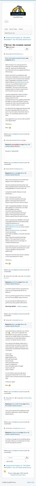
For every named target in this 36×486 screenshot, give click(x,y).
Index (6, 29)
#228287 (17, 320)
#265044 (17, 428)
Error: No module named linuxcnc (15, 58)
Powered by (13, 475)
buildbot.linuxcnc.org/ (22, 82)
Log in (10, 134)
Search (21, 29)
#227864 (17, 54)
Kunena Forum (21, 475)
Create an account (18, 134)
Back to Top (30, 482)
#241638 (28, 398)
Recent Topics (13, 29)
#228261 (29, 276)
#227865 (17, 140)
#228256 (17, 169)
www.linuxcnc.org (9, 33)
